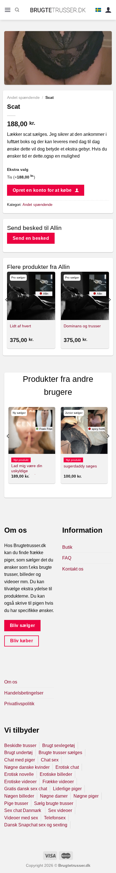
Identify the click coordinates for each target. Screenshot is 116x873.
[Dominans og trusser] (85, 296)
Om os (10, 682)
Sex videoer (60, 810)
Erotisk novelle (19, 774)
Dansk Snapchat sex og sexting (35, 824)
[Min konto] (108, 10)
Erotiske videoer (20, 781)
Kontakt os (72, 569)
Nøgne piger (86, 796)
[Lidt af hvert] (31, 296)
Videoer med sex (21, 817)
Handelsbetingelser (23, 693)
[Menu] (7, 10)
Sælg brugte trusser (53, 803)
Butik (67, 547)
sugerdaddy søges (80, 466)
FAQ (66, 558)
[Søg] (17, 10)
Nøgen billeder (19, 796)
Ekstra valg (17, 169)
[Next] (109, 311)
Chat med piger (19, 759)
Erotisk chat (67, 767)
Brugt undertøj (18, 752)
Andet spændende (23, 97)
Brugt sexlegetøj (58, 745)
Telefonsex (55, 817)
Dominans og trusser (82, 326)
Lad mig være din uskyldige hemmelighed (26, 471)
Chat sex (50, 759)
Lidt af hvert (20, 326)
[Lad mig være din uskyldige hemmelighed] (31, 430)
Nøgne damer (54, 796)
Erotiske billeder (56, 774)
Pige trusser (16, 803)
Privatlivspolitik (19, 703)
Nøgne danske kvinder (27, 767)
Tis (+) (21, 177)
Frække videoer (58, 781)
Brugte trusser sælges (60, 752)
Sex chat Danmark (23, 810)
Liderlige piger (67, 788)
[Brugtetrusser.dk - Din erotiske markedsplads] (58, 10)
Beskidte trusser (20, 745)
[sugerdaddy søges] (84, 430)
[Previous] (7, 311)
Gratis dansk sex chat (25, 788)
